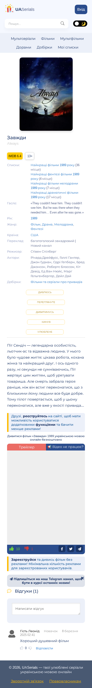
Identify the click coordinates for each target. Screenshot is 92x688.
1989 (34, 218)
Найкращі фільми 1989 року (53, 165)
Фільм (35, 224)
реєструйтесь (35, 416)
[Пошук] (62, 23)
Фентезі (37, 229)
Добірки (44, 47)
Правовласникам (65, 681)
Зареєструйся (23, 559)
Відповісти (44, 648)
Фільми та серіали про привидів (56, 282)
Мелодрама (63, 224)
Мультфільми (72, 38)
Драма (47, 224)
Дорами (23, 47)
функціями (45, 424)
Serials (24, 9)
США (34, 235)
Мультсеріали (23, 38)
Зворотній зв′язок (27, 681)
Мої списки (68, 47)
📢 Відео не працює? (65, 447)
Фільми (47, 38)
